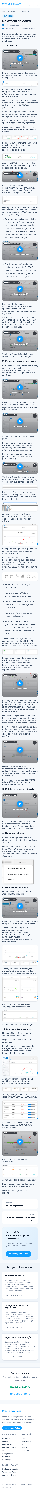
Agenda (5, 1441)
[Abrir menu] (36, 4)
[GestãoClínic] (20, 1386)
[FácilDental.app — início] (11, 3)
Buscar (24, 1447)
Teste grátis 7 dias (20, 1254)
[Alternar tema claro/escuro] (31, 4)
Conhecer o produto (10, 1469)
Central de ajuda (28, 1441)
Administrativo (7, 1444)
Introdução (6, 1438)
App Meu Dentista (9, 1447)
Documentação (14, 11)
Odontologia (6, 1460)
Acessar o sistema (9, 1475)
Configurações (8, 1454)
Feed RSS (25, 1451)
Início (4, 11)
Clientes (5, 1451)
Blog (23, 1444)
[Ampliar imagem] (35, 52)
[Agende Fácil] (20, 1393)
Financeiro (26, 11)
